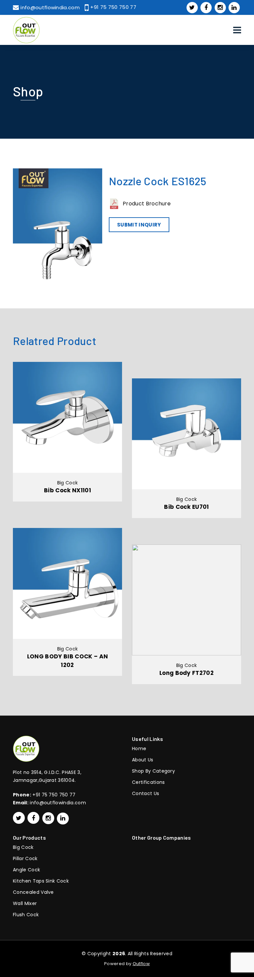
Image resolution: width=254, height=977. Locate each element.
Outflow (141, 963)
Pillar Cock (25, 858)
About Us (142, 759)
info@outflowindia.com (58, 802)
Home (139, 748)
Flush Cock (26, 914)
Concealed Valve (33, 892)
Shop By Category (153, 771)
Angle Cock (26, 869)
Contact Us (145, 793)
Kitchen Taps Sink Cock (41, 881)
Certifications (148, 782)
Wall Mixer (25, 903)
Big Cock (23, 847)
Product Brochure (147, 203)
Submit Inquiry (139, 224)
